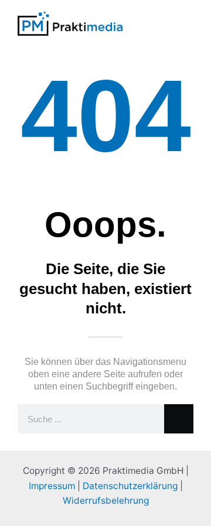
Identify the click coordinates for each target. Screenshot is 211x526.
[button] (162, 24)
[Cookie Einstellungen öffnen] (21, 511)
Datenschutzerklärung (130, 485)
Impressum (52, 485)
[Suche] (178, 418)
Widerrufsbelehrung (106, 500)
